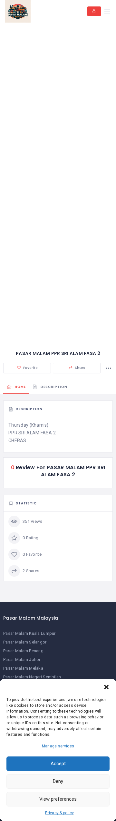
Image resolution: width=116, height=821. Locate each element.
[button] (106, 687)
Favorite (29, 367)
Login (94, 11)
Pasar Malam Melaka (23, 668)
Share (79, 367)
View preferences (58, 799)
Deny (58, 781)
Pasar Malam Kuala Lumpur (29, 633)
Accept (58, 763)
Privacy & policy (59, 813)
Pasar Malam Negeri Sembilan (32, 676)
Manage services (58, 746)
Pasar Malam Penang (23, 650)
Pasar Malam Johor (22, 659)
